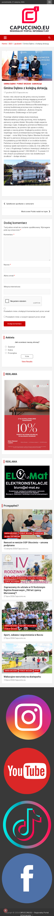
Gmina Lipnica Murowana (15, 578)
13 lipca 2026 (9, 680)
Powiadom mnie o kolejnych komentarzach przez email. (27, 311)
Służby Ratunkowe (12, 536)
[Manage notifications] (6, 911)
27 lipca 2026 (9, 596)
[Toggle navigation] (5, 38)
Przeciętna (12, 353)
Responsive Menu (49, 2)
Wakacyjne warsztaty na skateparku (22, 676)
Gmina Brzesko (11, 533)
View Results (27, 361)
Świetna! (11, 347)
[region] (27, 415)
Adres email (9, 276)
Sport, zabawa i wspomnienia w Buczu (23, 635)
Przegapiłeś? (11, 505)
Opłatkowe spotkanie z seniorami (20, 204)
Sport (36, 671)
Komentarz (9, 234)
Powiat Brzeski (24, 84)
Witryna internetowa (12, 287)
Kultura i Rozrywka (36, 578)
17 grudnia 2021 (10, 93)
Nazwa (7, 265)
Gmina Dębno (10, 84)
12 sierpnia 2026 (10, 549)
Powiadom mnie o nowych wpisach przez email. (25, 317)
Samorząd (37, 84)
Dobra (10, 350)
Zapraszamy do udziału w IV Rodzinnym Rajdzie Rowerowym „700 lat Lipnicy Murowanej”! (24, 590)
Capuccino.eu (22, 93)
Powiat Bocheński (12, 581)
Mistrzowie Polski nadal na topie (34, 211)
